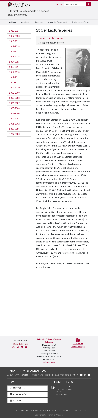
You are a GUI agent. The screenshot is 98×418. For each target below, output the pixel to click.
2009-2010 (14, 87)
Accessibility (56, 410)
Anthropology (55, 38)
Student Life (37, 375)
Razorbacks (65, 375)
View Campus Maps (64, 392)
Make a (18, 400)
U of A (41, 38)
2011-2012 (14, 77)
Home (13, 22)
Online (19, 388)
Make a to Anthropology (77, 345)
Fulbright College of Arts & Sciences (28, 10)
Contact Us (77, 410)
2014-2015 (14, 62)
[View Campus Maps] (52, 390)
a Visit (20, 394)
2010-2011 (14, 82)
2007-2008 (14, 98)
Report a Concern (37, 410)
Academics (25, 22)
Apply (17, 375)
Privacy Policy (66, 410)
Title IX (47, 410)
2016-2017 (14, 51)
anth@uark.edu (49, 362)
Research (48, 375)
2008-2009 (14, 93)
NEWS (11, 382)
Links (61, 4)
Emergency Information (21, 410)
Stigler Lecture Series (80, 22)
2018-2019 (14, 41)
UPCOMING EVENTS (63, 382)
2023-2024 (14, 31)
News (56, 375)
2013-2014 (14, 67)
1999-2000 (14, 134)
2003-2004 (14, 113)
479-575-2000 (62, 394)
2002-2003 (14, 118)
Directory (39, 22)
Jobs (84, 410)
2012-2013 (14, 72)
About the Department (57, 22)
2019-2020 (14, 36)
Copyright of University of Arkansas (49, 415)
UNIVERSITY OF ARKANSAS (26, 371)
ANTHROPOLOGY (17, 15)
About (10, 375)
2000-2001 (14, 129)
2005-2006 (14, 108)
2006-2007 (14, 103)
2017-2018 (14, 46)
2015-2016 (14, 56)
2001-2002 (14, 123)
